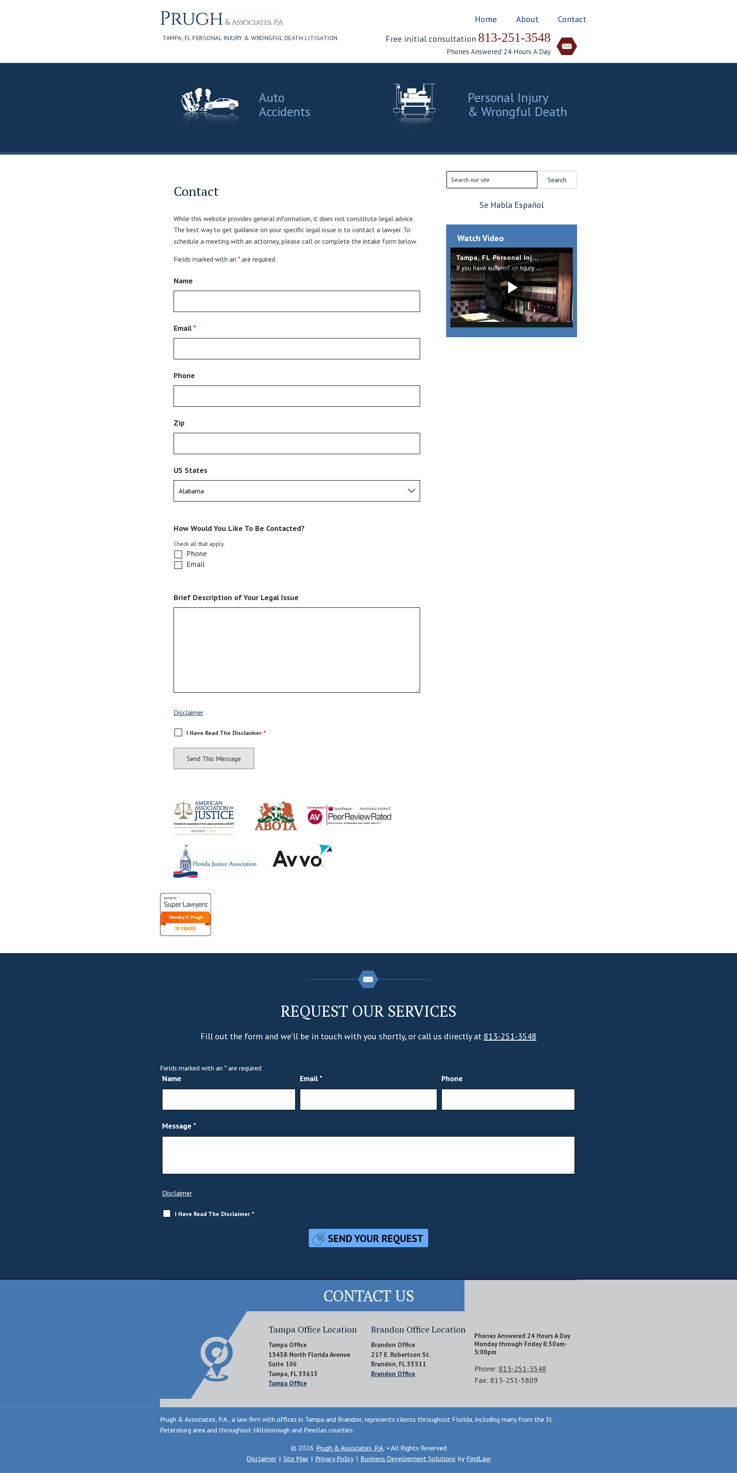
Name (183, 281)
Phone (184, 375)
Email (185, 328)
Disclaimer (188, 712)
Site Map (295, 1458)
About (527, 19)
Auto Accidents (284, 104)
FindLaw (479, 1458)
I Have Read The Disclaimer (225, 733)
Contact (572, 19)
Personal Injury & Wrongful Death (517, 104)
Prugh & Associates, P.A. (350, 1448)
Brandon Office (393, 1374)
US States (190, 470)
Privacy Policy (334, 1458)
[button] (728, 1411)
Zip (179, 423)
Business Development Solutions (408, 1458)
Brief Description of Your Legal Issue (236, 597)
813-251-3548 (514, 37)
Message (179, 1126)
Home (486, 19)
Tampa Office (287, 1383)
